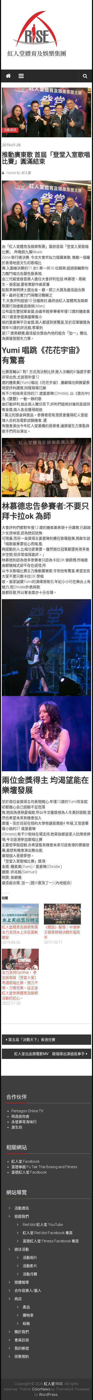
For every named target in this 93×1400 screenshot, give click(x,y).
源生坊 (16, 1127)
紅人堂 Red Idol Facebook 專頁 (48, 1233)
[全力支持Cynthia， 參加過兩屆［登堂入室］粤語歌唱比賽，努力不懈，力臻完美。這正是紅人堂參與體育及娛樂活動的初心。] (20, 959)
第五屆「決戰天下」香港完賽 (31, 1040)
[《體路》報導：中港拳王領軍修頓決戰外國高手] (62, 914)
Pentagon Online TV (27, 1111)
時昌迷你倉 (20, 1116)
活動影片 (30, 1266)
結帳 (26, 1323)
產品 (26, 1307)
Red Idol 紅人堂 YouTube (43, 1225)
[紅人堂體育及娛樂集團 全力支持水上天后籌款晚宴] (20, 914)
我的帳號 (21, 1348)
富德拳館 (18, 1167)
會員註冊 (21, 1340)
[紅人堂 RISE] (8, 76)
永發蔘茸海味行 (24, 1122)
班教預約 (21, 1356)
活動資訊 (10, 130)
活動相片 (30, 1257)
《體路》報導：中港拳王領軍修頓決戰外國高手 (62, 932)
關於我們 (21, 1332)
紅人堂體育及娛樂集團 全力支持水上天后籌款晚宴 (22, 932)
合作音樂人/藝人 (27, 1290)
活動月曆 (30, 1274)
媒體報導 (21, 1282)
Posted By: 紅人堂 (18, 173)
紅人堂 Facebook (25, 1161)
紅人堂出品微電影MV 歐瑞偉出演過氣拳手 (49, 1054)
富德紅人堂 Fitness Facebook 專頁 (51, 1241)
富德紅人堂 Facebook (29, 1172)
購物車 (28, 1315)
